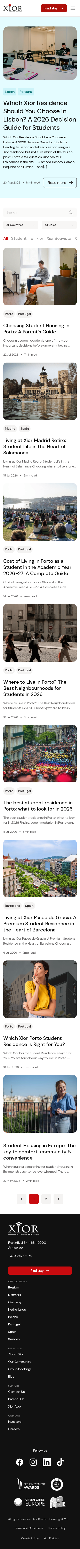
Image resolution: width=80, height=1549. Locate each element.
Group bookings (20, 1369)
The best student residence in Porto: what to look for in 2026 (38, 806)
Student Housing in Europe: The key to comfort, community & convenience (39, 1152)
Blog (11, 1376)
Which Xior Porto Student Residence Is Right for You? (34, 1041)
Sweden (14, 1339)
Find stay (51, 8)
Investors (15, 1421)
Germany (15, 1302)
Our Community (19, 1362)
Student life (22, 238)
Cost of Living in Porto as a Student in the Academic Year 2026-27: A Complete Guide (37, 567)
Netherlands (17, 1309)
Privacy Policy (57, 1528)
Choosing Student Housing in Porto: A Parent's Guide (36, 329)
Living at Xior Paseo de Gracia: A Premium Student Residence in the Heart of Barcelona (39, 923)
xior (40, 238)
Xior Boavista (59, 238)
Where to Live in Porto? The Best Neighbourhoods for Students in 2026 (34, 688)
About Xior (16, 1354)
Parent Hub (16, 1399)
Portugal (14, 1324)
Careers (14, 1429)
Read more (57, 182)
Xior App (14, 1406)
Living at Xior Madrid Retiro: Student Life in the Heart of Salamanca (34, 446)
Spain (12, 1332)
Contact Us (16, 1391)
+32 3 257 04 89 (20, 1256)
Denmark (14, 1295)
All (5, 238)
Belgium (13, 1287)
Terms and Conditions (28, 1528)
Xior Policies (51, 1538)
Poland (13, 1317)
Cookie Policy (30, 1538)
